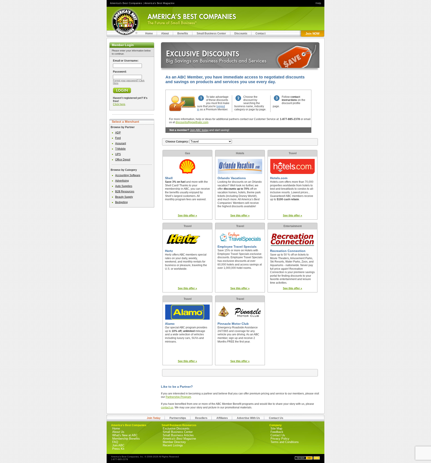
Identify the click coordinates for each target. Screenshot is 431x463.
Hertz (169, 251)
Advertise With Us (248, 418)
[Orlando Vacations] (240, 173)
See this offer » (187, 215)
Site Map (276, 428)
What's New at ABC (125, 435)
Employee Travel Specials (237, 246)
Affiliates (222, 418)
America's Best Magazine (159, 3)
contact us (167, 407)
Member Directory (174, 442)
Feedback (276, 432)
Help (318, 3)
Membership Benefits (126, 438)
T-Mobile (120, 148)
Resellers (201, 418)
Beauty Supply (124, 196)
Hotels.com (278, 178)
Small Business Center (178, 432)
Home (116, 428)
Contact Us (276, 418)
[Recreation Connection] (292, 245)
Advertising (122, 180)
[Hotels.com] (292, 173)
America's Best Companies (126, 3)
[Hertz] (187, 245)
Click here (119, 104)
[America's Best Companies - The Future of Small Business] (126, 22)
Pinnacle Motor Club (233, 323)
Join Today (154, 418)
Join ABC (118, 445)
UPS (118, 154)
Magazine (179, 438)
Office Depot (122, 159)
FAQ (115, 442)
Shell (169, 178)
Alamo (170, 323)
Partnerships (177, 418)
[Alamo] (187, 318)
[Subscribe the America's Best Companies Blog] (316, 458)
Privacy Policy (279, 438)
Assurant (120, 143)
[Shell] (187, 173)
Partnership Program (178, 396)
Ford (118, 138)
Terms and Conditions (284, 442)
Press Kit (118, 448)
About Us (118, 432)
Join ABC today (199, 130)
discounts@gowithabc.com (192, 122)
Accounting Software (127, 175)
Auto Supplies (123, 186)
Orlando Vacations (232, 178)
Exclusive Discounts (176, 428)
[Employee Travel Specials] (240, 241)
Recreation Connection (288, 251)
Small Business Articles (178, 435)
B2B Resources (124, 191)
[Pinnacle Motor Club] (240, 318)
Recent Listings (173, 445)
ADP (118, 132)
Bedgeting (121, 202)
